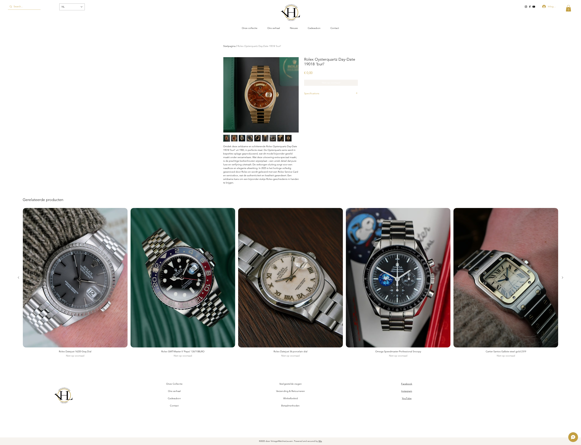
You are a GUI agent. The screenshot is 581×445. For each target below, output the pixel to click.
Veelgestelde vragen (290, 383)
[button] (568, 8)
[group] (290, 284)
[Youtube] (533, 6)
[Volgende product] (562, 277)
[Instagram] (525, 6)
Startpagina (229, 46)
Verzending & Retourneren (290, 391)
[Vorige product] (18, 277)
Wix (320, 441)
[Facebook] (529, 6)
